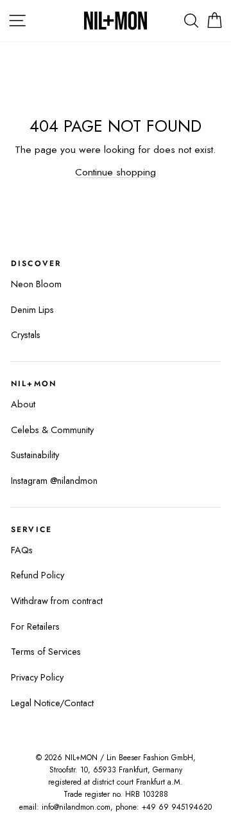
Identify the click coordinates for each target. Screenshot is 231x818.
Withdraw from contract (57, 600)
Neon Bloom (36, 284)
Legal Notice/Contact (52, 703)
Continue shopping (115, 171)
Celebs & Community (52, 429)
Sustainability (35, 455)
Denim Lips (32, 309)
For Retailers (35, 626)
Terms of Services (46, 651)
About (23, 404)
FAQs (22, 550)
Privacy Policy (37, 677)
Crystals (25, 334)
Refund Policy (37, 575)
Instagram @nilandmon (54, 480)
